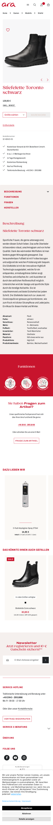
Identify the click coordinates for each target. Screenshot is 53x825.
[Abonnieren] (45, 660)
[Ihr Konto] (41, 4)
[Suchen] (34, 4)
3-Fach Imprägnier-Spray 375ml (25, 528)
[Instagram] (24, 757)
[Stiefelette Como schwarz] (25, 574)
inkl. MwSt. (9, 105)
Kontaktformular (25, 708)
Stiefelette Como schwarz (25, 608)
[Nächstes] (47, 80)
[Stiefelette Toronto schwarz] (26, 51)
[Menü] (28, 4)
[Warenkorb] (48, 4)
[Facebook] (7, 757)
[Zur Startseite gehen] (9, 5)
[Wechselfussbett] (42, 383)
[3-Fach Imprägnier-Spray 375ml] (25, 494)
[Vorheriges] (42, 80)
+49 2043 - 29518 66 (26, 425)
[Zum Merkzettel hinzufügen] (8, 30)
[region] (26, 51)
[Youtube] (15, 757)
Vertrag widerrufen (17, 719)
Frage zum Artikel (26, 441)
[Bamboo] (26, 383)
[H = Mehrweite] (10, 383)
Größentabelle (8, 125)
